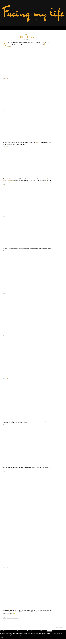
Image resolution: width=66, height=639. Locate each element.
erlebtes (27, 34)
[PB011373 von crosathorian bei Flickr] (27, 61)
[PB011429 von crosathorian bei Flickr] (27, 550)
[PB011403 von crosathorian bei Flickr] (27, 231)
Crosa (5, 620)
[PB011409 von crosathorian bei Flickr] (27, 356)
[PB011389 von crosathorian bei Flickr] (27, 161)
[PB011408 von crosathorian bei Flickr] (27, 313)
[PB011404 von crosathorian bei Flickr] (27, 271)
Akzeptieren (49, 630)
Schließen (2, 637)
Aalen (4, 617)
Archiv (37, 28)
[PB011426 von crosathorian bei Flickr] (27, 486)
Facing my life (33, 12)
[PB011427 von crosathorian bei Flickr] (27, 518)
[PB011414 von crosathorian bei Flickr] (27, 398)
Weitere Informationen (42, 630)
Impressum (30, 28)
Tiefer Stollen (15, 617)
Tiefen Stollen (38, 142)
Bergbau (9, 617)
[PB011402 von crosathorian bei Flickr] (27, 199)
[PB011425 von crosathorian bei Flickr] (27, 445)
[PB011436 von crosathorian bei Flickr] (27, 588)
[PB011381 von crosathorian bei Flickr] (27, 93)
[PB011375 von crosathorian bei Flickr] (27, 125)
